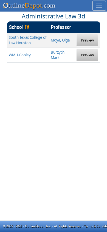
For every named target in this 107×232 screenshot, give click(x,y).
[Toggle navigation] (99, 6)
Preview (87, 40)
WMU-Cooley (20, 55)
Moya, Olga (60, 40)
